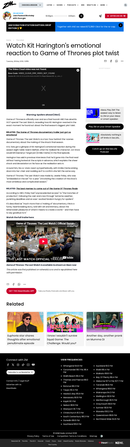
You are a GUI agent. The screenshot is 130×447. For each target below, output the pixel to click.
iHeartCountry (68, 441)
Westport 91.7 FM (71, 408)
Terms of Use (48, 436)
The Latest (20, 40)
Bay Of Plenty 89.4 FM (107, 377)
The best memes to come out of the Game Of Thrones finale (47, 188)
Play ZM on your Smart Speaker (105, 118)
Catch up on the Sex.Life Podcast (105, 143)
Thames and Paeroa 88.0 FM (75, 381)
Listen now (19, 16)
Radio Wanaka (80, 441)
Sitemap (93, 436)
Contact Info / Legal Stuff (17, 381)
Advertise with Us (13, 384)
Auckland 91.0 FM (104, 365)
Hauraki (40, 441)
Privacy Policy (33, 436)
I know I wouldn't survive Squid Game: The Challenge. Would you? (65, 328)
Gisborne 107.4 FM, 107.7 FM (109, 381)
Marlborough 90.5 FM (106, 400)
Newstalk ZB (15, 441)
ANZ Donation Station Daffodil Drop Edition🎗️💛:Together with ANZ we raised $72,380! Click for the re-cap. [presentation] (65, 27)
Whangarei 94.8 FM (72, 365)
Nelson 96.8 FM (70, 405)
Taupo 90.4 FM (70, 389)
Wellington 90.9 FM (105, 396)
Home (8, 40)
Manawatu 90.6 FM (72, 397)
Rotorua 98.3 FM (71, 386)
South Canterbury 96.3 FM (76, 416)
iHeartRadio (11, 388)
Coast (47, 441)
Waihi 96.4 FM (102, 369)
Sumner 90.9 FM (104, 407)
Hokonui (91, 441)
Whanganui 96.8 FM (105, 388)
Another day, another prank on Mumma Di (105, 328)
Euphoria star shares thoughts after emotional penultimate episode (25, 328)
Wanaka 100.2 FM (104, 411)
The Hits (25, 441)
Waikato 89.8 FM (104, 373)
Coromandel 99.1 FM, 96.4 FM (75, 371)
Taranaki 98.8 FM (104, 384)
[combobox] (122, 61)
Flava (54, 441)
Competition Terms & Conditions (72, 436)
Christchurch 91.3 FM (73, 412)
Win (82, 5)
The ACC (33, 441)
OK (43, 105)
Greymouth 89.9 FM (105, 403)
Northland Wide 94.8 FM (108, 419)
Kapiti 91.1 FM (69, 401)
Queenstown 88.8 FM (106, 415)
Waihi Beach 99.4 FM (73, 376)
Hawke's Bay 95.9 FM (73, 393)
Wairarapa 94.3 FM (105, 392)
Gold (59, 441)
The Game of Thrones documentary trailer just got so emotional (38, 133)
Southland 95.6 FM (72, 424)
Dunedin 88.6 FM (71, 420)
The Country (52, 445)
